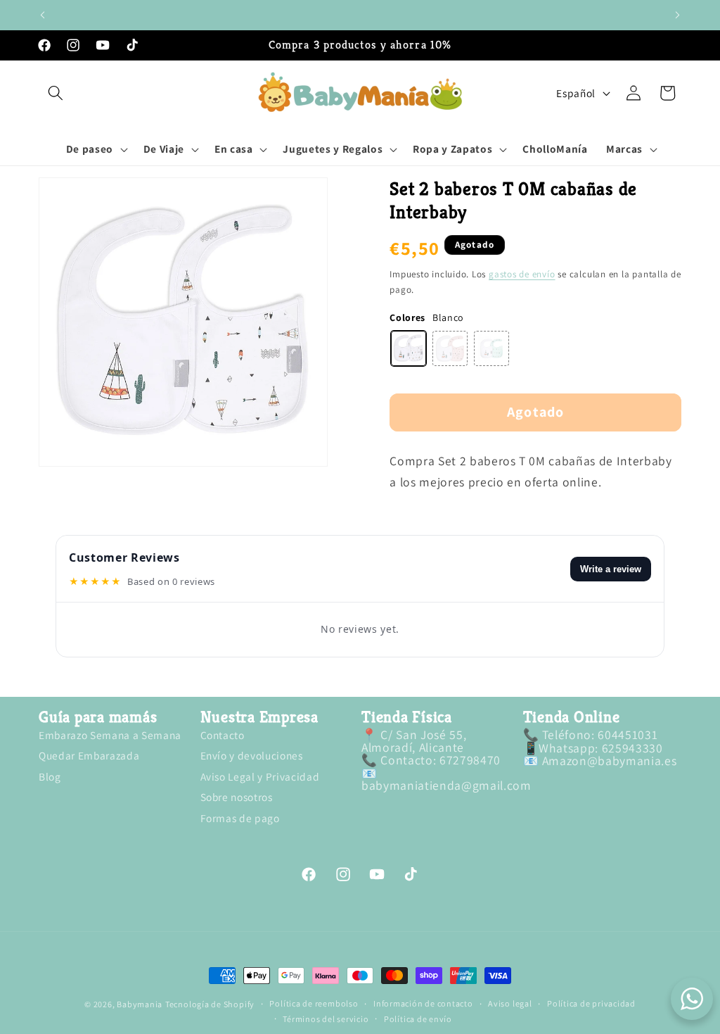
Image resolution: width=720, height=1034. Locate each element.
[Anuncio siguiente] (677, 15)
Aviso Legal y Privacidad (260, 776)
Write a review (610, 569)
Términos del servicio (325, 1019)
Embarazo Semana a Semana (110, 736)
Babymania (139, 1004)
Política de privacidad (591, 1004)
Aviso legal (510, 1004)
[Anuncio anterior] (42, 15)
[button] (55, 93)
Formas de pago (240, 818)
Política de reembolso (313, 1004)
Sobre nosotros (236, 797)
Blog (50, 776)
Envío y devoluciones (251, 755)
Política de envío (418, 1019)
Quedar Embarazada (89, 755)
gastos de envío (522, 274)
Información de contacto (423, 1004)
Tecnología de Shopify (210, 1004)
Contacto (222, 736)
